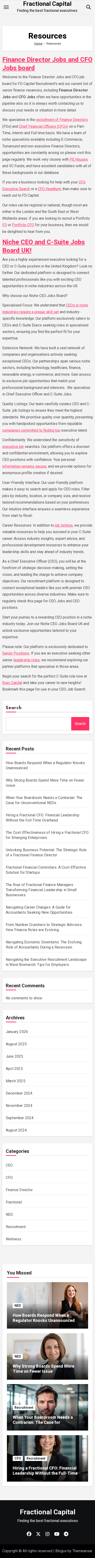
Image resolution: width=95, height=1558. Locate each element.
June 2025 (14, 1056)
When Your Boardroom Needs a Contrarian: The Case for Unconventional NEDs (43, 1422)
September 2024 (20, 1118)
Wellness (13, 1239)
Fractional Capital (47, 3)
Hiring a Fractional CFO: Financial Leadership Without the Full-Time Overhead (45, 1473)
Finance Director (19, 1190)
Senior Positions (15, 653)
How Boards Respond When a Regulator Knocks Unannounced (44, 1318)
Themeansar (82, 1551)
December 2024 (19, 1093)
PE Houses (79, 159)
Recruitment (16, 1227)
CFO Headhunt (49, 189)
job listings (64, 525)
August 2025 (16, 1044)
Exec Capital (12, 683)
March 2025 (15, 1081)
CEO (9, 1165)
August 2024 (16, 1130)
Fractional (14, 1202)
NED (9, 1214)
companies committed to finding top (31, 430)
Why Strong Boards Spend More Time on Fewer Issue (43, 1369)
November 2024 (19, 1105)
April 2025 (14, 1068)
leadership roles (26, 660)
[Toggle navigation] (6, 7)
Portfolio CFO (23, 225)
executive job (13, 446)
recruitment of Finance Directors (62, 119)
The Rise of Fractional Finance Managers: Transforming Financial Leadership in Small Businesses (41, 890)
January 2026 (17, 1032)
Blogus (61, 1551)
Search (14, 708)
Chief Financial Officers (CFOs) (43, 126)
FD (4, 225)
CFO (9, 1177)
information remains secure (24, 466)
